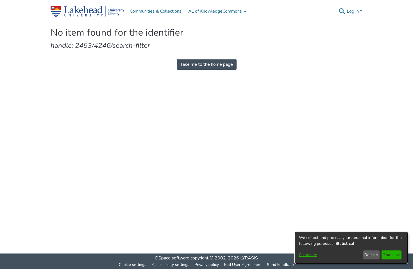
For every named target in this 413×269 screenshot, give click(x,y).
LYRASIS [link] (249, 258)
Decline (371, 254)
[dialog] (351, 247)
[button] (341, 11)
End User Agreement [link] (243, 264)
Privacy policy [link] (207, 264)
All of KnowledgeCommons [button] (215, 11)
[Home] (87, 11)
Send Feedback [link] (280, 264)
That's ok (391, 254)
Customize (308, 254)
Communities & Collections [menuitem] (155, 11)
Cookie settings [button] (132, 264)
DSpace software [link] (172, 258)
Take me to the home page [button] (206, 64)
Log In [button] (353, 11)
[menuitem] (216, 11)
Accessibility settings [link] (170, 264)
